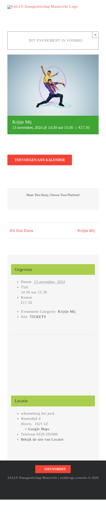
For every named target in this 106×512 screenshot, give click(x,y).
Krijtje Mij (86, 230)
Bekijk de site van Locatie (42, 439)
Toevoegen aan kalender (40, 160)
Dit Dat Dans (22, 230)
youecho (81, 478)
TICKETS (38, 317)
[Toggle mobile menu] (96, 7)
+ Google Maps (37, 429)
